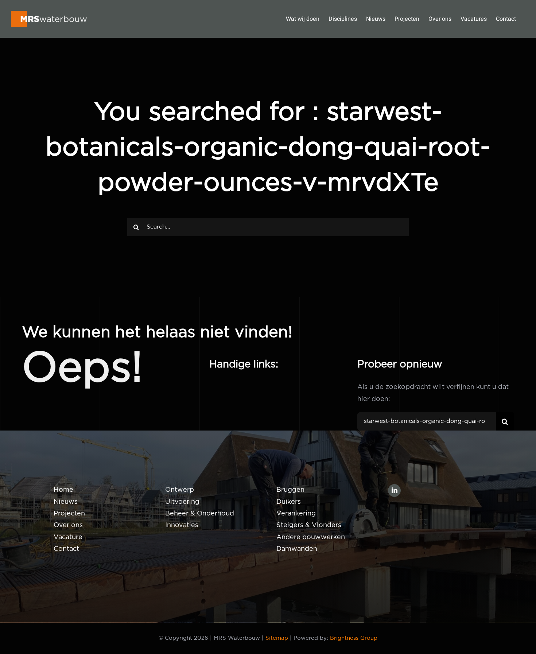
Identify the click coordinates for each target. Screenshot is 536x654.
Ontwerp (179, 490)
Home (63, 490)
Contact (66, 549)
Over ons (68, 525)
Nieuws (66, 502)
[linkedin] (394, 490)
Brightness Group (353, 638)
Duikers (288, 502)
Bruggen (290, 490)
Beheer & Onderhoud (199, 513)
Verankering (296, 513)
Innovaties (181, 525)
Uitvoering (182, 502)
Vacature (68, 537)
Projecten (69, 513)
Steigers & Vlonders (308, 525)
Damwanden (296, 549)
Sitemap (276, 638)
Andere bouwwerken (310, 537)
